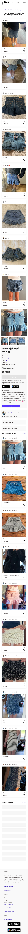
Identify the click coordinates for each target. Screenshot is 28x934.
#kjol (11, 406)
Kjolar (21, 10)
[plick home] (6, 3)
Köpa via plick (9, 422)
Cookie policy (7, 890)
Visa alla (24, 433)
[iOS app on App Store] (6, 386)
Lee (7, 360)
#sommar (5, 406)
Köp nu (14, 377)
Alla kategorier (6, 10)
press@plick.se (8, 919)
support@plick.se (8, 904)
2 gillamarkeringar (9, 368)
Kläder (17, 10)
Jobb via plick (7, 908)
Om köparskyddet (10, 428)
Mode (12, 10)
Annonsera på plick (9, 911)
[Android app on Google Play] (15, 386)
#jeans (17, 406)
